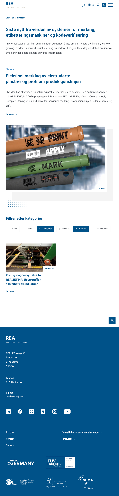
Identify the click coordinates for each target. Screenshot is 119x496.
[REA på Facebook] (20, 411)
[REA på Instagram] (54, 411)
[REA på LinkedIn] (8, 411)
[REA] (15, 5)
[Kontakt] (112, 320)
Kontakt (10, 439)
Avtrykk (10, 432)
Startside (10, 18)
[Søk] (98, 5)
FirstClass (67, 439)
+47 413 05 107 (14, 382)
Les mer (10, 114)
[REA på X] (31, 411)
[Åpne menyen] (110, 5)
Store (9, 445)
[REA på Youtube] (67, 411)
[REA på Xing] (43, 411)
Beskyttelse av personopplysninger (80, 432)
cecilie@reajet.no (15, 396)
